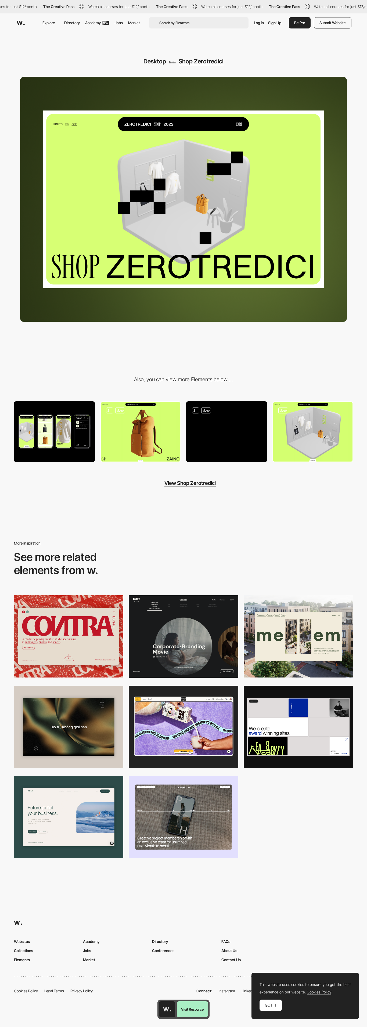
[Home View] (68, 727)
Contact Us (231, 959)
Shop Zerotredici (201, 61)
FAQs (225, 941)
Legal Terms (54, 991)
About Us (229, 950)
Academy (96, 22)
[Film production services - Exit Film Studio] (183, 636)
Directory (72, 22)
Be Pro (299, 22)
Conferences (163, 950)
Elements (22, 959)
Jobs (119, 22)
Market (134, 22)
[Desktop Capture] (68, 817)
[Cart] (140, 431)
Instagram (227, 991)
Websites (22, 941)
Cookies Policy (26, 991)
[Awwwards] (21, 23)
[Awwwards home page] (167, 1009)
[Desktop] (68, 636)
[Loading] (226, 431)
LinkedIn (248, 991)
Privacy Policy (81, 991)
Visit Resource (192, 1009)
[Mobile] (54, 431)
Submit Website (332, 22)
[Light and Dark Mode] (312, 431)
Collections (23, 950)
